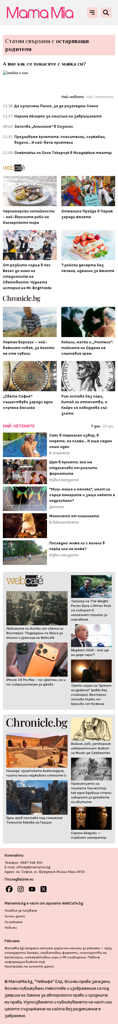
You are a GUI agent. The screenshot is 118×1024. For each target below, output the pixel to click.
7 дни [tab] (95, 426)
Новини (11, 928)
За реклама (13, 922)
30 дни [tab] (108, 426)
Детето (56, 506)
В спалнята (59, 453)
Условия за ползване (21, 911)
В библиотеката (64, 522)
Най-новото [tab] (73, 96)
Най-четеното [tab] (100, 96)
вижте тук (35, 962)
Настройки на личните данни (29, 966)
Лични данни (15, 916)
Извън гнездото (64, 479)
